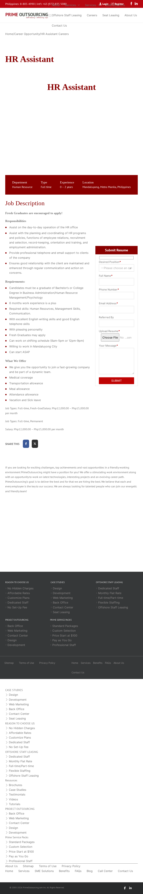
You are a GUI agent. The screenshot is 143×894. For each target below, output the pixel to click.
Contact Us (59, 25)
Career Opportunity (27, 34)
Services (70, 5)
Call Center (105, 871)
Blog (90, 871)
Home (56, 5)
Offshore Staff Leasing (67, 15)
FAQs (108, 662)
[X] (35, 444)
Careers (92, 15)
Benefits (97, 662)
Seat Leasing (110, 15)
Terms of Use (26, 662)
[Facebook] (26, 444)
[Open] (50, 15)
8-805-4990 (27, 4)
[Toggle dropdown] (79, 5)
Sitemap (9, 662)
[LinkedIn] (130, 888)
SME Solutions (115, 5)
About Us (131, 15)
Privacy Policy (47, 662)
